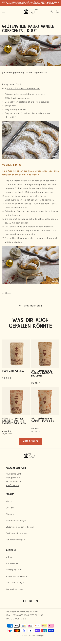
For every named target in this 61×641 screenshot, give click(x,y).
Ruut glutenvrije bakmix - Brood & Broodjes (42, 373)
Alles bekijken (30, 441)
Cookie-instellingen (15, 582)
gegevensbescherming (16, 576)
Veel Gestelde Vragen (16, 520)
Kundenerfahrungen (15, 539)
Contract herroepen (15, 589)
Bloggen (10, 514)
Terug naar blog (32, 305)
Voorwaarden (12, 563)
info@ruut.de (12, 485)
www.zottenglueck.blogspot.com (23, 88)
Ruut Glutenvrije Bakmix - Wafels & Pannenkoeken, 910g (14, 420)
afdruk (9, 557)
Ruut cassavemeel (13, 370)
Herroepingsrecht (14, 569)
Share (8, 293)
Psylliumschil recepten (16, 533)
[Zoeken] (51, 11)
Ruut (26, 636)
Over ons (10, 507)
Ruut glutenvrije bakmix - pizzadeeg (42, 419)
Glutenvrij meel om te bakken (20, 527)
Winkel (9, 501)
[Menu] (3, 11)
